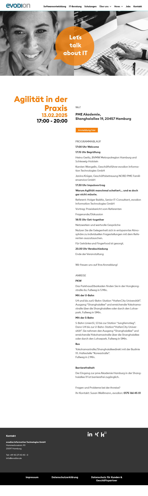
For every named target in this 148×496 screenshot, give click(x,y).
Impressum (32, 477)
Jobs (128, 6)
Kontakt (137, 6)
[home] (18, 5)
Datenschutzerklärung (65, 477)
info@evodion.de (14, 458)
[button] (104, 5)
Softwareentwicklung (55, 6)
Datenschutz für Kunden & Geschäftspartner (106, 479)
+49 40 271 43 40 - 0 (19, 455)
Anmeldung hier (87, 130)
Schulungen (90, 6)
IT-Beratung (75, 6)
